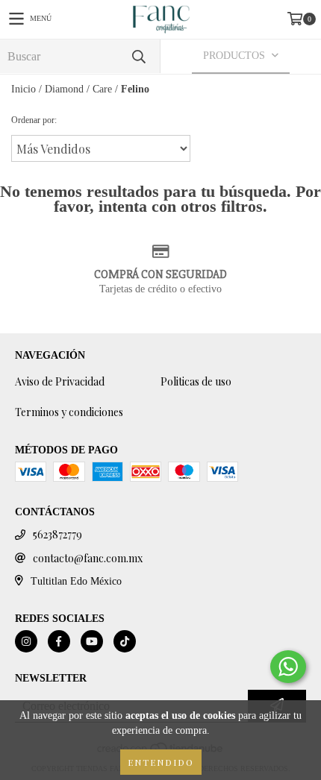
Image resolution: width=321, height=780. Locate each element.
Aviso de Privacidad (60, 381)
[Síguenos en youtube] (92, 641)
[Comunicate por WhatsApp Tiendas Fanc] (288, 666)
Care (102, 89)
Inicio (23, 89)
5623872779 (57, 534)
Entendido (161, 762)
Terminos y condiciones (69, 412)
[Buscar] (138, 56)
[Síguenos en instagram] (26, 641)
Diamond (64, 89)
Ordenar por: (34, 120)
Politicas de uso (195, 381)
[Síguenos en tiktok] (124, 641)
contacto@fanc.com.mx (88, 558)
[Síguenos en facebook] (59, 641)
